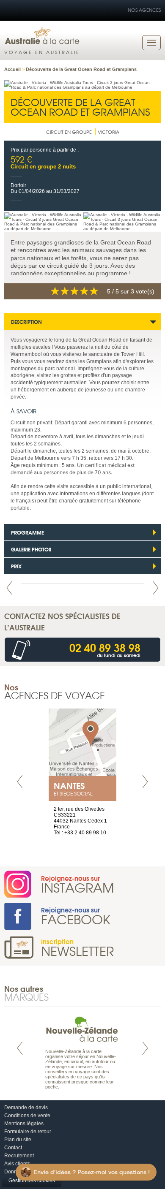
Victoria (108, 131)
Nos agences (144, 9)
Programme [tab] (27, 532)
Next (156, 587)
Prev (9, 587)
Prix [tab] (16, 566)
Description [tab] (26, 322)
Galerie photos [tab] (31, 549)
